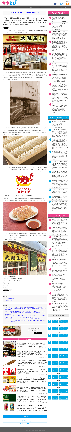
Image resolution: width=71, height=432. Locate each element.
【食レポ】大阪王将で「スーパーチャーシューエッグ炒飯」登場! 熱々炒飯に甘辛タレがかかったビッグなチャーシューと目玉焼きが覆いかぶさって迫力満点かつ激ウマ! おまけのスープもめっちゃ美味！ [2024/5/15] (25, 320)
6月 (67, 327)
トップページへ (25, 416)
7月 (50, 329)
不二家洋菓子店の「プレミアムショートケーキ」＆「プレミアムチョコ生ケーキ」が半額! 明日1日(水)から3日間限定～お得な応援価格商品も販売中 (32, 371)
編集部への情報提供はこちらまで (25, 421)
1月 (50, 320)
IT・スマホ (53, 7)
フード (6, 7)
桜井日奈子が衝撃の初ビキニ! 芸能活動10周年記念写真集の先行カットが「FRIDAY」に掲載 (59, 198)
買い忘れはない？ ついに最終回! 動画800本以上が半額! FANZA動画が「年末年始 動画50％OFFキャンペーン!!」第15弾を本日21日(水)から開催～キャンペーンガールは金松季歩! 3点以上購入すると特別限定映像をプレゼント (60, 97)
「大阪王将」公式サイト (10, 300)
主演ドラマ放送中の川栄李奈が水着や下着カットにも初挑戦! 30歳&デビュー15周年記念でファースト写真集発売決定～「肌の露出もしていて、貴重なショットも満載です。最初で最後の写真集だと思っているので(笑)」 (60, 108)
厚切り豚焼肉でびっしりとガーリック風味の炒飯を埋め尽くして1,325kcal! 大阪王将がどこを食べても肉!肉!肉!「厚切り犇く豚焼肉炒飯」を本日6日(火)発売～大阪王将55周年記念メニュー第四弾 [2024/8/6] (25, 308)
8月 (53, 329)
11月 (63, 329)
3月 (56, 320)
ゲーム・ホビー (29, 7)
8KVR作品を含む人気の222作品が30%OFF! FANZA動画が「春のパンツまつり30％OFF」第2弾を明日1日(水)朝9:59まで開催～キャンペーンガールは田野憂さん (59, 26)
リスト (10, 290)
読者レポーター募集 (24, 423)
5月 (63, 327)
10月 (60, 329)
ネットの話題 (63, 7)
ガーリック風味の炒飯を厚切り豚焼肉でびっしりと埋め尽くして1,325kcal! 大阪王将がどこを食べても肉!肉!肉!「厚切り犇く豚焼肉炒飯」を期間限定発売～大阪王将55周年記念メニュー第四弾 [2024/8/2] (25, 313)
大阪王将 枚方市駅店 (9, 298)
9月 (56, 329)
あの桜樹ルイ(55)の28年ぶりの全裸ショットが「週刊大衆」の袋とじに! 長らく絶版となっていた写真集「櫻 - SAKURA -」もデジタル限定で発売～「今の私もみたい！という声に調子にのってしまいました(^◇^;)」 (60, 68)
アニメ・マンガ (42, 7)
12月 (67, 329)
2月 (53, 320)
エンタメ (13, 7)
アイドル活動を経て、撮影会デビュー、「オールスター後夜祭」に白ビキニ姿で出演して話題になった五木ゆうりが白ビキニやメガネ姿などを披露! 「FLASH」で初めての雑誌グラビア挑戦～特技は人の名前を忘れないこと (60, 57)
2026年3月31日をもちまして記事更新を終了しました (25, 12)
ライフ (20, 7)
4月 (60, 327)
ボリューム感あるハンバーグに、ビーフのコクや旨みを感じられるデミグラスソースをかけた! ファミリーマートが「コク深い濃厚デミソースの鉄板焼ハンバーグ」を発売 (31, 345)
